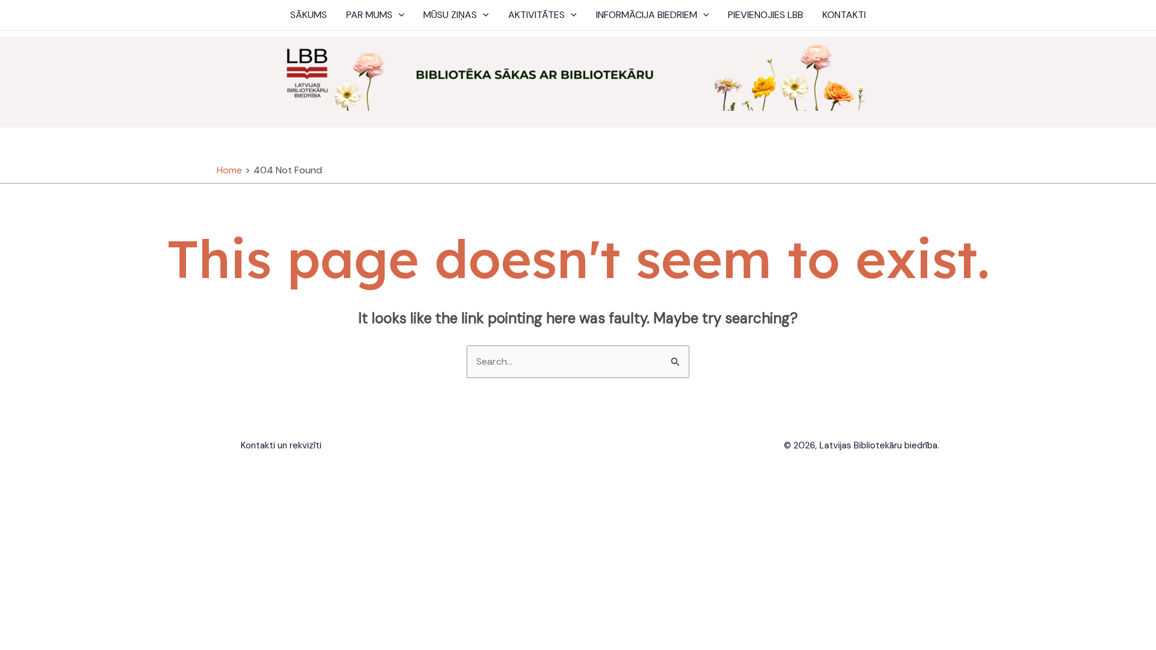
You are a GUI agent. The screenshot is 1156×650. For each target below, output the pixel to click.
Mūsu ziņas (450, 14)
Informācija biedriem (646, 14)
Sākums (308, 14)
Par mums (369, 14)
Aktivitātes (536, 14)
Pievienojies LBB (765, 14)
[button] (399, 15)
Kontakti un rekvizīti (281, 445)
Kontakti (844, 14)
